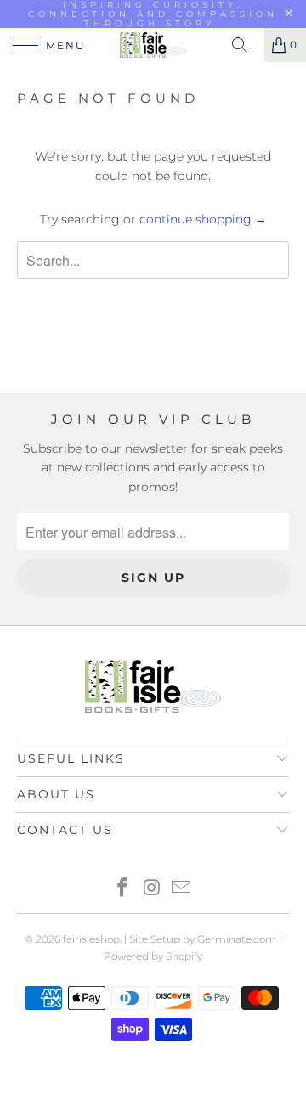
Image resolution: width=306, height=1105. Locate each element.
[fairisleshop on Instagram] (152, 889)
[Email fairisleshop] (182, 889)
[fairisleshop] (153, 45)
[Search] (245, 45)
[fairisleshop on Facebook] (122, 889)
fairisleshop (91, 939)
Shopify (184, 956)
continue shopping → (203, 219)
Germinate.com (236, 939)
